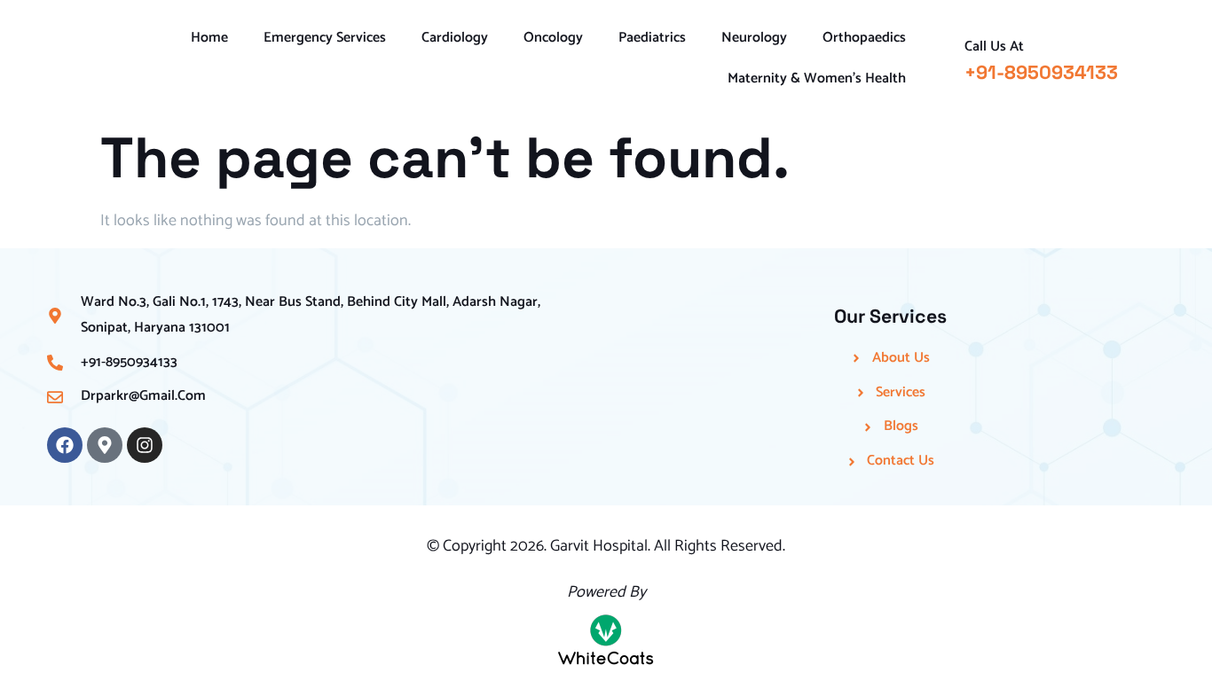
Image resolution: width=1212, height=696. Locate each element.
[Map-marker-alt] (104, 445)
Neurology (754, 38)
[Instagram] (144, 445)
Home (209, 38)
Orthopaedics (864, 38)
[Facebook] (65, 445)
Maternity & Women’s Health (817, 78)
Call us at (994, 47)
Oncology (553, 38)
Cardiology (454, 38)
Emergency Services (325, 38)
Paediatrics (652, 38)
